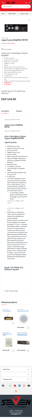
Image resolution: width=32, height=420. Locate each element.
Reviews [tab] (19, 111)
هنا (18, 201)
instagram (21, 220)
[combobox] (13, 6)
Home (2, 13)
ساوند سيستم (24, 13)
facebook (14, 220)
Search (28, 6)
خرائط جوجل (20, 228)
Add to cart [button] (28, 350)
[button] (29, 20)
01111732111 (7, 84)
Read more (13, 323)
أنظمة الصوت (12, 13)
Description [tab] (5, 111)
